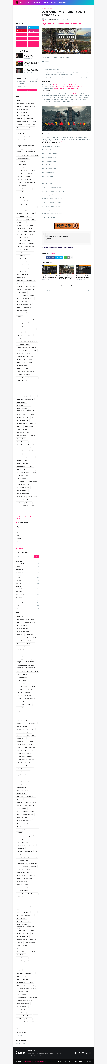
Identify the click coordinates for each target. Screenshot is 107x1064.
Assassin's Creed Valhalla (23, 115)
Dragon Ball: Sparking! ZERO (24, 188)
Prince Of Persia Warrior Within (24, 362)
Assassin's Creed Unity (22, 112)
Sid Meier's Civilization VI (23, 417)
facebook (18, 530)
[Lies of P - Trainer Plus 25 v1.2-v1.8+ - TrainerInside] (19, 70)
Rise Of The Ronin (21, 402)
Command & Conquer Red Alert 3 (25, 143)
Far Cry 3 (28, 216)
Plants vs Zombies (21, 359)
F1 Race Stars (20, 216)
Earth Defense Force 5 (22, 201)
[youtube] (82, 1053)
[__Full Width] (21, 34)
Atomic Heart (20, 118)
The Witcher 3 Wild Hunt (23, 469)
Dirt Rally (19, 182)
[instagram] (86, 1053)
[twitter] (79, 1053)
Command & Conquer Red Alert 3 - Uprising (25, 146)
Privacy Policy (73, 1061)
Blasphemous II (20, 127)
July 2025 (27, 577)
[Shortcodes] (33, 45)
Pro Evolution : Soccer (22, 365)
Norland (19, 338)
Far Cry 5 (26, 219)
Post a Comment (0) (66, 286)
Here (54, 65)
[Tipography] (21, 45)
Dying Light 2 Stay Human (23, 194)
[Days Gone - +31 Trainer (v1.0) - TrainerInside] (83, 269)
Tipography (53, 2)
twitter (17, 532)
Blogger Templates (26, 1061)
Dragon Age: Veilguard (22, 185)
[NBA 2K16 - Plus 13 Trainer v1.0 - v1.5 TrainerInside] (19, 63)
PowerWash (32, 359)
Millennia (19, 307)
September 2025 (27, 572)
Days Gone (49, 8)
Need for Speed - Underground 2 (25, 319)
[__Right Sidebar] (33, 34)
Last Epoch (19, 283)
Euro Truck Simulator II (22, 210)
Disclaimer (88, 1061)
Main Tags (37, 2)
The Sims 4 (30, 466)
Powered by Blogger (22, 522)
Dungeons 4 (20, 191)
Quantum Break (21, 371)
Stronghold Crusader (22, 441)
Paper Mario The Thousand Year (25, 356)
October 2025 (27, 569)
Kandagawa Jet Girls (22, 271)
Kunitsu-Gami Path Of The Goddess (26, 280)
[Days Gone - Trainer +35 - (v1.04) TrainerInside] (49, 269)
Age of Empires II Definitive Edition (25, 103)
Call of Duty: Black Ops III (23, 133)
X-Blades (19, 509)
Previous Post (46, 290)
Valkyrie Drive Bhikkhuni (23, 493)
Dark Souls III (20, 173)
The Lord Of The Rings (22, 463)
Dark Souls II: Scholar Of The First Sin (26, 170)
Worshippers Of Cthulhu (23, 505)
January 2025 (27, 591)
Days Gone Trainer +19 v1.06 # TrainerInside (65, 88)
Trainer (75, 94)
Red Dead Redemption (31, 377)
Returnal (34, 396)
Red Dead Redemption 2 (23, 380)
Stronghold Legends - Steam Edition (26, 444)
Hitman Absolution (29, 246)
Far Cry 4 (19, 219)
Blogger (46, 2)
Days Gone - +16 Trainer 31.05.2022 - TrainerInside (67, 86)
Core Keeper (34, 155)
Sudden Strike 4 (28, 448)
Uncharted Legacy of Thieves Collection (27, 481)
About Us (65, 1061)
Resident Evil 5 (30, 387)
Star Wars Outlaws (21, 435)
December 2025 (27, 563)
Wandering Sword (32, 496)
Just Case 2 (20, 265)
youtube (18, 535)
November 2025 (27, 566)
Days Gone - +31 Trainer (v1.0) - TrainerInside (83, 276)
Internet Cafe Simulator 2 (23, 255)
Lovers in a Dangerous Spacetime (25, 295)
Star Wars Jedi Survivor (23, 432)
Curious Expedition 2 (22, 164)
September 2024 (27, 602)
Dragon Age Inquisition (30, 182)
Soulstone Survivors (30, 426)
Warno (35, 499)
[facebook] (21, 27)
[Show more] (71, 257)
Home (21, 2)
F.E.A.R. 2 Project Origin (23, 213)
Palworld (28, 353)
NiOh (36, 335)
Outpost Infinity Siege (22, 350)
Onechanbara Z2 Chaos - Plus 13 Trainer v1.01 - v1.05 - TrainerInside (31, 55)
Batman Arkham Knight (22, 121)
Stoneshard (32, 435)
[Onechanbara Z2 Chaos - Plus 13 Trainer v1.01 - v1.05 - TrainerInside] (19, 55)
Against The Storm (21, 100)
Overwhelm (33, 350)
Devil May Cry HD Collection (24, 179)
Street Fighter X (21, 438)
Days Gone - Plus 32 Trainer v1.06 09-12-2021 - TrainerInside (65, 277)
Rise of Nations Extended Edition (25, 399)
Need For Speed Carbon (23, 326)
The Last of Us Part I (22, 460)
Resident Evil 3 (20, 387)
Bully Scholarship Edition (23, 130)
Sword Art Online (29, 451)
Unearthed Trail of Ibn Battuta (24, 484)
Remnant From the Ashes (23, 384)
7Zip (60, 141)
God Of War (20, 234)
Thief (33, 469)
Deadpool (27, 176)
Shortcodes (62, 2)
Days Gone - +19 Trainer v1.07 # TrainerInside (61, 24)
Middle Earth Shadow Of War (24, 304)
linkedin (17, 541)
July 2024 (27, 608)
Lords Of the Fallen (21, 292)
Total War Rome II (21, 478)
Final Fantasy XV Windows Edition (25, 225)
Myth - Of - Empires (22, 310)
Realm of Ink (20, 377)
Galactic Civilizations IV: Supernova (26, 231)
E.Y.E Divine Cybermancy (23, 198)
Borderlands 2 (30, 127)
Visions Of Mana (21, 496)
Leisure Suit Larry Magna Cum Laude (26, 286)
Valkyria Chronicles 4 (22, 490)
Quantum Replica (31, 371)
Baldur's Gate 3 (30, 118)
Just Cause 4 (20, 268)
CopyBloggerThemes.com (39, 1061)
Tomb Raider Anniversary (23, 475)
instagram (18, 538)
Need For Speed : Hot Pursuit (24, 323)
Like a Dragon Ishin (29, 289)
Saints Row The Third (22, 414)
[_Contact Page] (21, 38)
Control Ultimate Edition (23, 155)
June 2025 (27, 580)
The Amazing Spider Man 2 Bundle (25, 457)
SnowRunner (33, 423)
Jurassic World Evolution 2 (23, 262)
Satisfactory (33, 414)
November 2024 (27, 597)
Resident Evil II (20, 393)
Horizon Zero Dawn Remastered (25, 252)
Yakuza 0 (19, 512)
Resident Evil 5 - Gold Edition (24, 390)
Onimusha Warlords (22, 347)
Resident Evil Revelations (23, 396)
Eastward (33, 201)
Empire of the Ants (29, 204)
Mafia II (18, 298)
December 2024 (27, 594)
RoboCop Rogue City (22, 408)
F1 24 (33, 213)
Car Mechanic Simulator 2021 (24, 137)
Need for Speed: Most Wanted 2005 (26, 329)
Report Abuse (20, 548)
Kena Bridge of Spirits (22, 274)
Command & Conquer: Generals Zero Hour (26, 152)
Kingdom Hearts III (21, 277)
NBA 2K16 (19, 316)
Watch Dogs (20, 502)
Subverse (19, 448)
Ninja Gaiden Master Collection (24, 335)
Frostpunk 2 (30, 228)
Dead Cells (19, 176)
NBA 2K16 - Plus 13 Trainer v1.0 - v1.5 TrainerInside (31, 63)
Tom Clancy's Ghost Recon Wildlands (26, 472)
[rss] (90, 1053)
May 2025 (27, 583)
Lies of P (19, 289)
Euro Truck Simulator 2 (30, 207)
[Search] (90, 2)
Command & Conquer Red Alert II (25, 149)
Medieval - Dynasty (22, 301)
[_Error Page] (33, 38)
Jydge (27, 268)
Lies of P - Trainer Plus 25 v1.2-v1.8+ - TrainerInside (31, 70)
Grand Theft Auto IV (30, 234)
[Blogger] (33, 42)
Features (27, 2)
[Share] (90, 19)
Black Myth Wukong (29, 124)
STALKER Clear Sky (22, 429)
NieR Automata (20, 332)
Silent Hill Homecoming (22, 420)
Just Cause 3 (28, 265)
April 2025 (27, 586)
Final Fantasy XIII (21, 222)
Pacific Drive (20, 353)
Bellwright (19, 124)
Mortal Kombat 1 (28, 307)
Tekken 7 (19, 454)
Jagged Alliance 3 (21, 258)
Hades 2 (31, 243)
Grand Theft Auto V (22, 243)
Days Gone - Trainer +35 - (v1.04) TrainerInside (49, 276)
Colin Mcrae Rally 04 (22, 140)
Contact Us (81, 1061)
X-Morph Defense (28, 509)
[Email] (68, 257)
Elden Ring (19, 204)
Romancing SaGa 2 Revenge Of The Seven (26, 411)
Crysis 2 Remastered (22, 161)
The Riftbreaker (21, 466)
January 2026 (27, 561)
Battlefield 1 (34, 121)
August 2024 (27, 605)
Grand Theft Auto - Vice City (24, 237)
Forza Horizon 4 (21, 228)
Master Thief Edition (28, 298)
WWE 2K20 (34, 505)
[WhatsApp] (65, 257)
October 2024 (27, 600)
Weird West (28, 502)
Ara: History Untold (30, 106)
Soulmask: (19, 426)
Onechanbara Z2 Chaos (23, 344)
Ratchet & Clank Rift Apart (23, 374)
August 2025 (27, 575)
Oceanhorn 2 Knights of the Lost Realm (27, 341)
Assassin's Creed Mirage (23, 109)
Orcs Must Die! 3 (33, 347)
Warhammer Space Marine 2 (24, 499)
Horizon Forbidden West (23, 249)
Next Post (88, 290)
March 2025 (27, 589)
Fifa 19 (33, 219)
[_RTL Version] (21, 42)
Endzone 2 (19, 207)
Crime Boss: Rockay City (23, 158)
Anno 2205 (19, 106)
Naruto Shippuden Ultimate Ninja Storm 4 (27, 313)
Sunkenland (20, 451)
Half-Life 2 (19, 246)
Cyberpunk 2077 (21, 167)
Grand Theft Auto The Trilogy (24, 240)
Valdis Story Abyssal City (23, 487)
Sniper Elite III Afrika (22, 423)
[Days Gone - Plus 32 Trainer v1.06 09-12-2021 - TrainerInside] (66, 269)
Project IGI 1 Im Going (22, 368)
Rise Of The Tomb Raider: (23, 405)
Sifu (33, 417)
